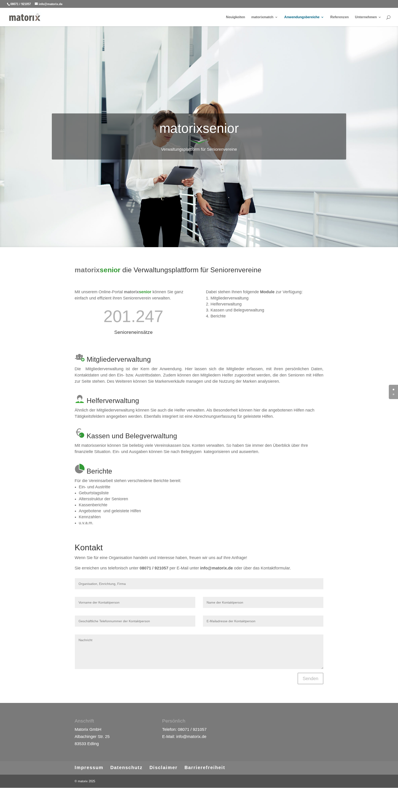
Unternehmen (366, 17)
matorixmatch (262, 17)
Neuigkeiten (235, 17)
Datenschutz (126, 767)
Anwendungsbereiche (301, 17)
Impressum (89, 767)
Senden (310, 678)
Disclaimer (163, 767)
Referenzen (339, 17)
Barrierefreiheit (204, 767)
